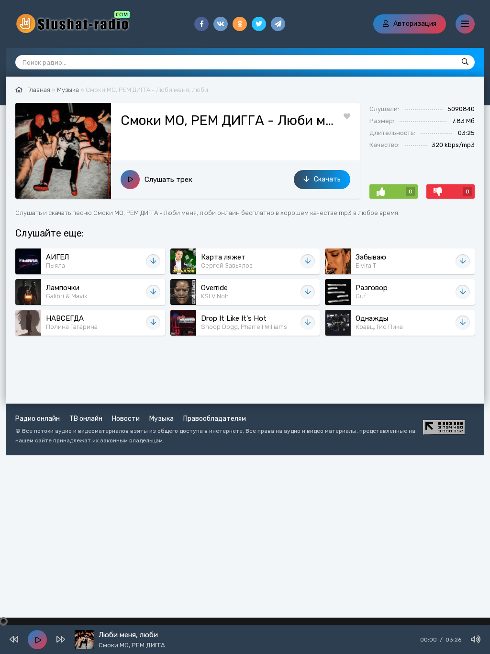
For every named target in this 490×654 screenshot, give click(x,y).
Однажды (372, 318)
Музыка (161, 419)
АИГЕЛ (57, 257)
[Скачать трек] (153, 261)
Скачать (327, 179)
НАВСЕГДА (65, 318)
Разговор (372, 287)
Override (214, 287)
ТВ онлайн (85, 419)
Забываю (371, 257)
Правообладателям (214, 419)
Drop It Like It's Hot (234, 318)
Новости (126, 419)
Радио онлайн (37, 419)
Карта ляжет (223, 257)
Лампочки (62, 287)
